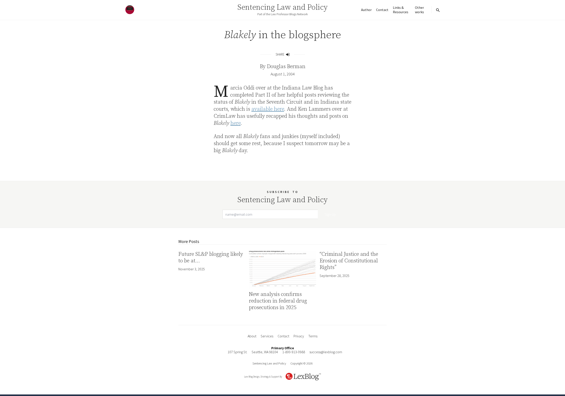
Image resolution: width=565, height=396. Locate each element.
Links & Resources (400, 9)
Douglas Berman (286, 66)
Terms (312, 336)
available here (267, 109)
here (235, 123)
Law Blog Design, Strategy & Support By (263, 376)
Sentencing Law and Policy (282, 7)
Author (366, 9)
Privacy (299, 336)
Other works (419, 9)
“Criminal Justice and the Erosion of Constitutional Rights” (349, 261)
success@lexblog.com (325, 352)
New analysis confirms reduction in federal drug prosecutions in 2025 (278, 301)
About (252, 336)
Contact (382, 9)
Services (267, 336)
